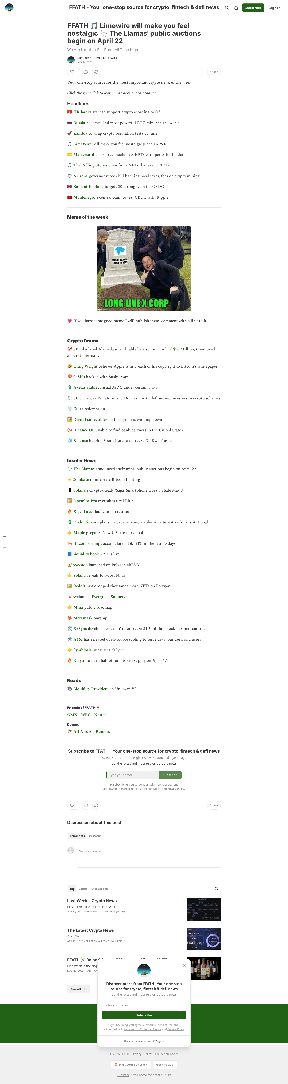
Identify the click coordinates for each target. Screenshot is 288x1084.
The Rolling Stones (90, 165)
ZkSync (80, 629)
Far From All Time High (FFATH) (97, 57)
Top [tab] (72, 889)
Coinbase (81, 480)
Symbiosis (83, 650)
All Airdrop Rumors (91, 732)
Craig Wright (85, 366)
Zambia (81, 133)
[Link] (61, 103)
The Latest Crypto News (90, 930)
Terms (148, 1054)
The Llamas (84, 469)
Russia (79, 123)
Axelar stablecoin (89, 387)
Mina (78, 607)
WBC (86, 715)
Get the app (164, 1064)
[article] (144, 909)
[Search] (227, 7)
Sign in (274, 7)
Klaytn (79, 661)
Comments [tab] (77, 836)
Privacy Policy (175, 1029)
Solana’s (80, 490)
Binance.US (83, 430)
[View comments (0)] (86, 72)
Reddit (79, 586)
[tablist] (85, 836)
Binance (81, 441)
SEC (77, 398)
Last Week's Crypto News (92, 900)
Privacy (136, 1054)
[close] (184, 965)
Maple (79, 533)
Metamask (83, 618)
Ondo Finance (86, 522)
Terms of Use (164, 1025)
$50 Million (183, 349)
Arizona (81, 176)
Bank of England (88, 187)
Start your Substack (132, 1064)
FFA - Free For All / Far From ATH (91, 906)
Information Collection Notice (142, 1029)
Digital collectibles (90, 420)
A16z (78, 639)
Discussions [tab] (100, 889)
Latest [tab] (83, 889)
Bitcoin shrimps (87, 544)
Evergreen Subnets (108, 597)
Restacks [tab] (95, 836)
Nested (100, 715)
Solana (80, 575)
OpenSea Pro (85, 501)
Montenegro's (86, 197)
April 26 (73, 936)
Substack (123, 1075)
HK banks (82, 112)
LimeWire (82, 144)
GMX (72, 715)
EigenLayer (84, 512)
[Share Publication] (236, 7)
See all (76, 989)
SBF (77, 349)
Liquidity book (85, 554)
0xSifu (79, 377)
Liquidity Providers (90, 689)
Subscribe (253, 7)
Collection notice (167, 1054)
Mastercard (84, 155)
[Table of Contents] (5, 542)
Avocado (80, 565)
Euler (78, 409)
